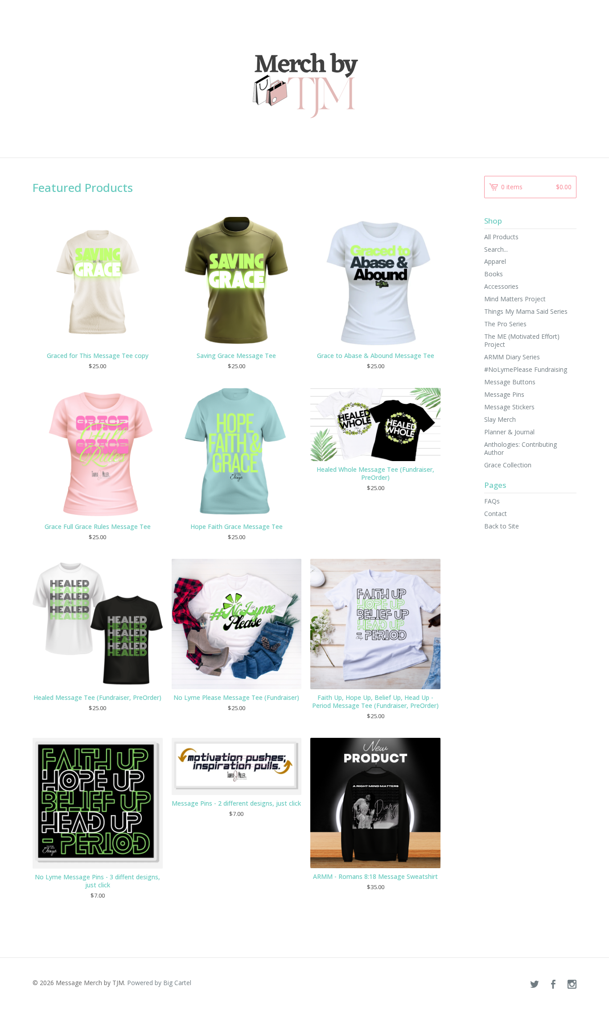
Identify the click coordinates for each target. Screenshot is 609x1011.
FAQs (492, 501)
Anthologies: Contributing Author (520, 448)
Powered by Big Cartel (159, 982)
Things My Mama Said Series (526, 311)
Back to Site (501, 526)
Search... (496, 249)
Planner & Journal (509, 432)
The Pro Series (505, 324)
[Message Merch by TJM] (304, 78)
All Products (501, 237)
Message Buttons (509, 382)
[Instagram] (572, 985)
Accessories (501, 286)
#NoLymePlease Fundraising (525, 369)
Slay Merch (500, 419)
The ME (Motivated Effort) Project (522, 340)
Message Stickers (509, 407)
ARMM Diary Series (512, 357)
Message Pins (504, 394)
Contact (495, 513)
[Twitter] (534, 985)
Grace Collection (507, 465)
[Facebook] (553, 985)
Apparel (495, 261)
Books (493, 274)
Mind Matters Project (515, 299)
